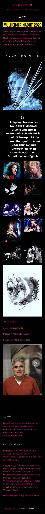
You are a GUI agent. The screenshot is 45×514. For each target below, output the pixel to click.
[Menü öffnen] (22, 16)
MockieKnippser (21, 334)
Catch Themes (35, 509)
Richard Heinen (31, 496)
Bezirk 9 (22, 5)
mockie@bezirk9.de (13, 328)
